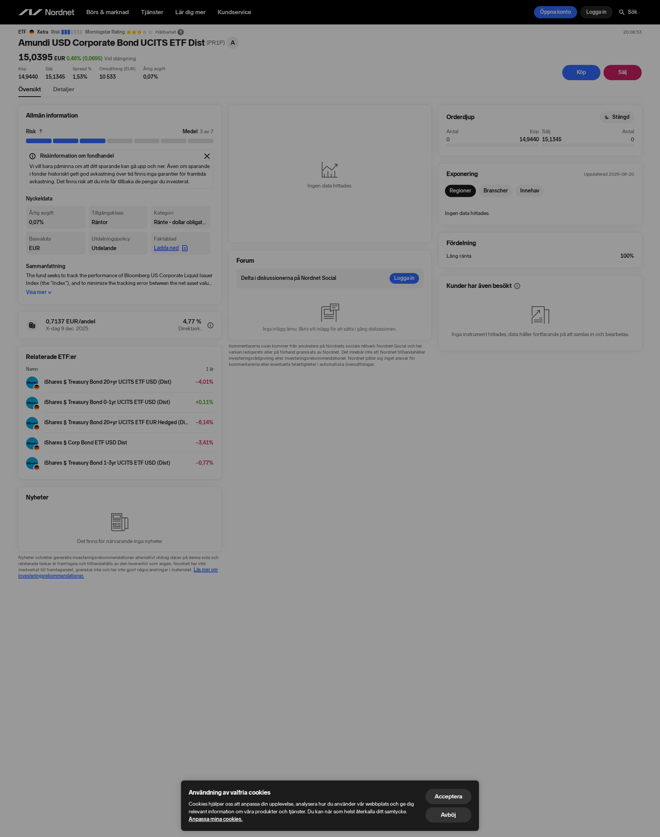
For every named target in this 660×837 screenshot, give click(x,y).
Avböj (448, 814)
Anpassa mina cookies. (216, 819)
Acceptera (448, 796)
